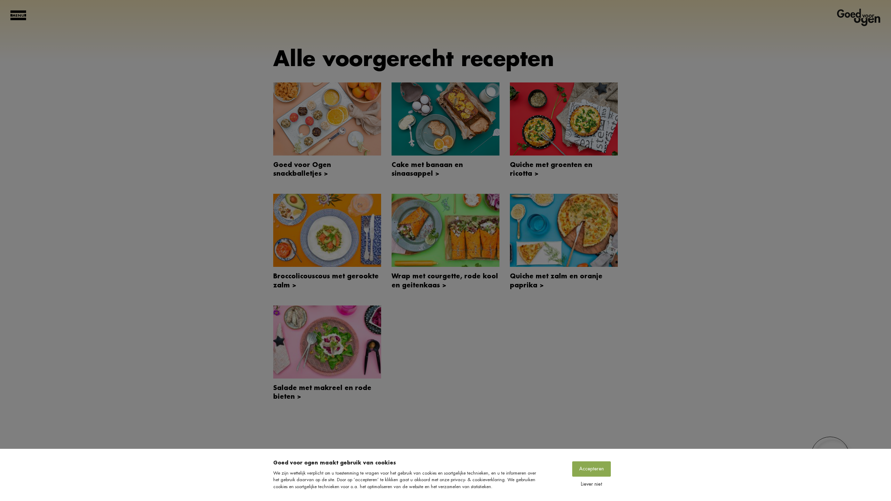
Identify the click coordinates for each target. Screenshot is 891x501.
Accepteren (591, 468)
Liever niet (591, 484)
